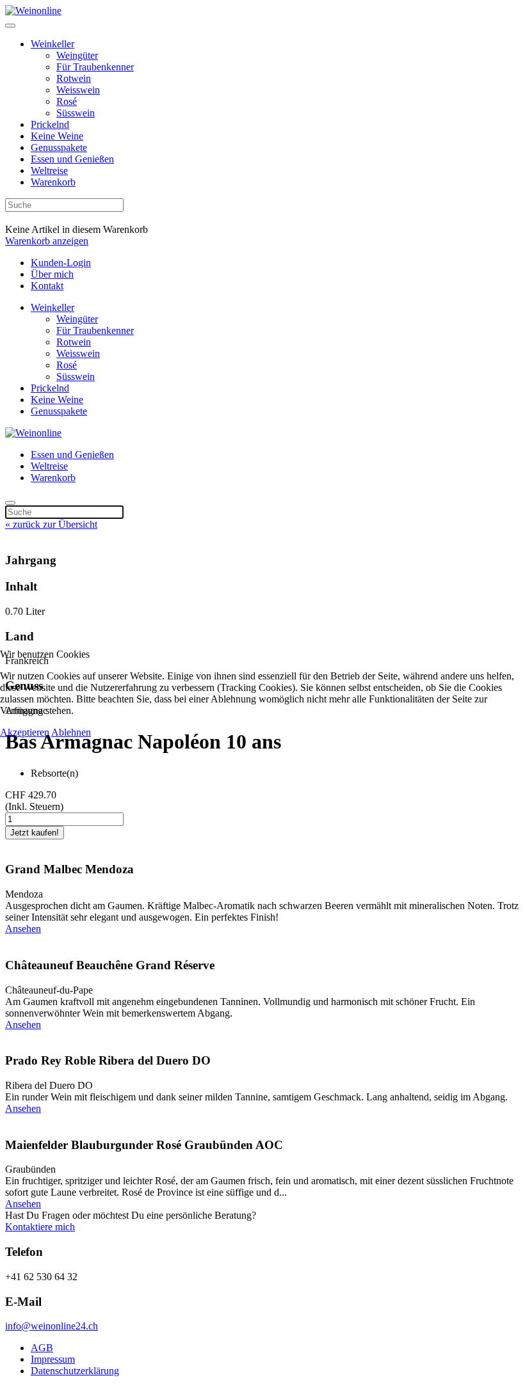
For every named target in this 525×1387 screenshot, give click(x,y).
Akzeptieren (24, 732)
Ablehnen (71, 732)
